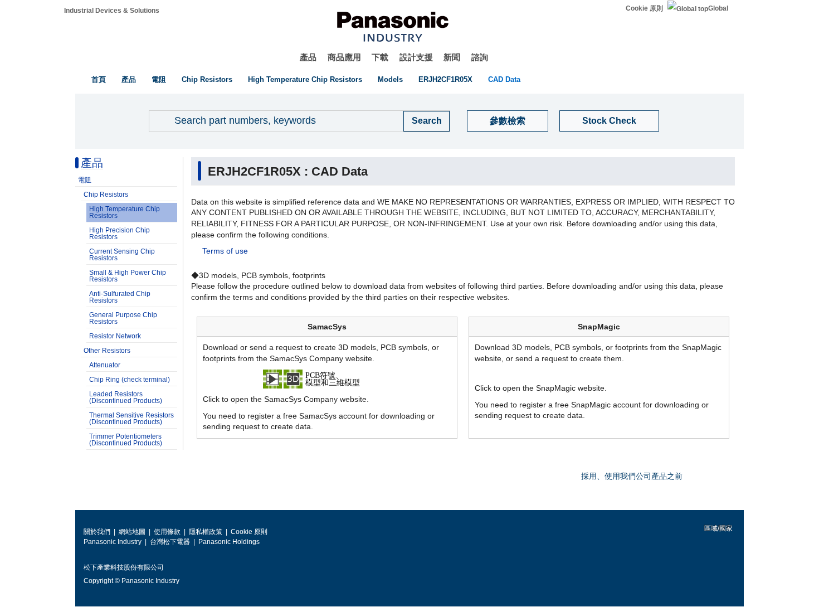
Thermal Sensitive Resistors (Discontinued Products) (131, 418)
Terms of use (225, 250)
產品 (308, 57)
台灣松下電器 (170, 542)
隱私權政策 (205, 532)
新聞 (451, 57)
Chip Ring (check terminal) (129, 379)
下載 (380, 57)
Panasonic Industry (113, 542)
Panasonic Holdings (229, 542)
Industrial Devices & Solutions (111, 10)
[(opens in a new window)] (327, 378)
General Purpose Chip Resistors (123, 318)
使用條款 (167, 532)
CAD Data (504, 79)
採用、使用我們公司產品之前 (631, 476)
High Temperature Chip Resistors (305, 79)
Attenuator (104, 365)
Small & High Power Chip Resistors (127, 276)
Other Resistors (107, 351)
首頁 (98, 79)
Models (390, 79)
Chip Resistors (207, 79)
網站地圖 (132, 532)
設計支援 (416, 57)
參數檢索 (507, 120)
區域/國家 (718, 528)
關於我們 (97, 532)
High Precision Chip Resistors (119, 233)
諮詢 (479, 57)
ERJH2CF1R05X (445, 79)
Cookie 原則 (644, 8)
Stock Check (609, 120)
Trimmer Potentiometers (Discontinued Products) (125, 440)
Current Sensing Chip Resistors (122, 254)
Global (718, 8)
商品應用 (344, 57)
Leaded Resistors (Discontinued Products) (125, 397)
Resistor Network (115, 336)
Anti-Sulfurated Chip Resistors (119, 297)
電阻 (159, 79)
